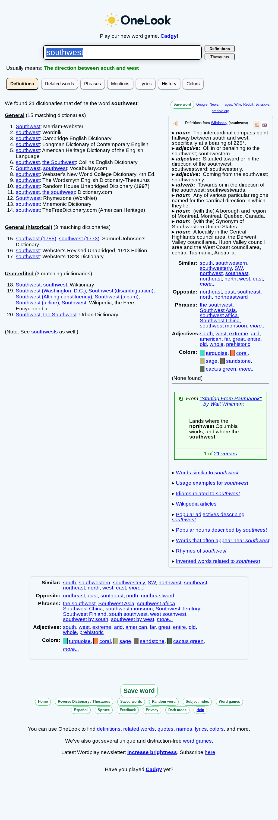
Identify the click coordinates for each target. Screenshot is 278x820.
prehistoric (238, 344)
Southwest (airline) (37, 302)
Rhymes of (201, 551)
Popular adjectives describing (208, 517)
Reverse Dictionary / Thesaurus (84, 701)
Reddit (248, 104)
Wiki (237, 104)
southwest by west (132, 619)
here (210, 752)
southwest (28, 132)
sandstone (238, 361)
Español (81, 710)
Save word (182, 104)
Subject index (197, 701)
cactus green (221, 369)
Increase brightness (152, 752)
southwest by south (85, 619)
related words (139, 729)
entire (253, 339)
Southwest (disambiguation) (121, 291)
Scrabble (262, 104)
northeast (211, 279)
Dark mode (177, 710)
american (211, 339)
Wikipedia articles (196, 504)
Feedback (128, 710)
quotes (165, 729)
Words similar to (207, 472)
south (206, 263)
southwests (44, 332)
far (227, 339)
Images (226, 104)
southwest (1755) (36, 238)
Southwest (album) (116, 296)
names (184, 729)
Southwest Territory (178, 608)
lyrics (201, 729)
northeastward (231, 297)
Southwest (28, 126)
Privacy (152, 710)
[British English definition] (264, 125)
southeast (236, 273)
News (214, 104)
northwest (211, 273)
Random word (164, 701)
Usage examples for (212, 483)
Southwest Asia (218, 310)
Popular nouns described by (221, 530)
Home (43, 701)
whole (216, 344)
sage (211, 361)
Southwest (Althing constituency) (54, 296)
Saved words (131, 701)
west (244, 279)
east (258, 279)
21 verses (225, 453)
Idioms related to (208, 493)
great (239, 339)
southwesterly (216, 268)
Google (201, 104)
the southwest (58, 192)
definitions (109, 729)
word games (197, 741)
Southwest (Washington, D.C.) (51, 291)
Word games (229, 701)
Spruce (104, 710)
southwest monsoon (223, 326)
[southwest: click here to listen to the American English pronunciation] (176, 125)
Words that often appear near (222, 540)
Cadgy (168, 36)
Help (200, 710)
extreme (238, 333)
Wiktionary (219, 123)
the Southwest (59, 162)
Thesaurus (219, 57)
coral (242, 353)
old (203, 344)
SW (239, 268)
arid (255, 333)
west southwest (168, 614)
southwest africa (219, 315)
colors (217, 729)
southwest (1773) (79, 238)
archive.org (220, 111)
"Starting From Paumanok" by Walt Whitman (231, 401)
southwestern (231, 263)
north (230, 279)
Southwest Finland (84, 614)
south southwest (128, 614)
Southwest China (220, 320)
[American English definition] (257, 125)
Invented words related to (218, 561)
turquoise (217, 353)
